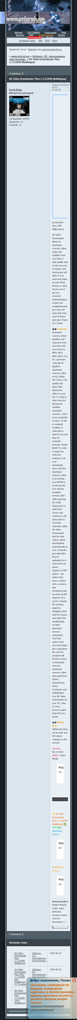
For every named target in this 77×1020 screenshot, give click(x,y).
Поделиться (58, 85)
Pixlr (63, 32)
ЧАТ (31, 35)
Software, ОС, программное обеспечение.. (39, 957)
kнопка (20, 35)
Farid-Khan (15, 89)
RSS (47, 40)
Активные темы (27, 40)
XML (40, 40)
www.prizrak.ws (20, 56)
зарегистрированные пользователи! (47, 1007)
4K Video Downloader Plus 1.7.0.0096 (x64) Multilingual (20, 996)
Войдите (32, 49)
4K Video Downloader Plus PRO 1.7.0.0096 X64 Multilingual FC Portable (20, 977)
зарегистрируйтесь (52, 49)
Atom (54, 40)
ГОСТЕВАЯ (33, 32)
